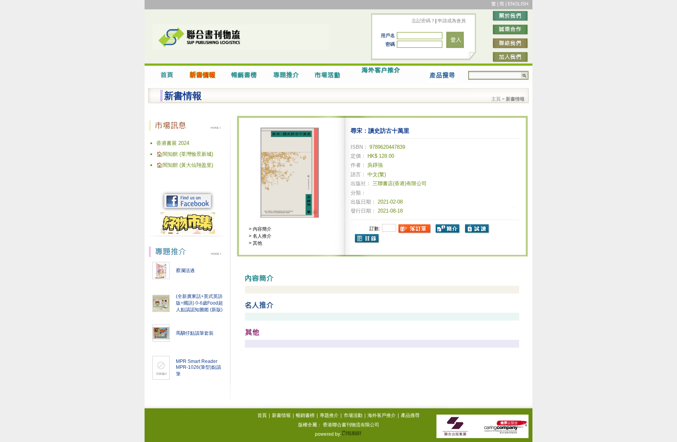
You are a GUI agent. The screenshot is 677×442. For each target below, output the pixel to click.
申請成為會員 (451, 20)
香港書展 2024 (172, 143)
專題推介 (329, 415)
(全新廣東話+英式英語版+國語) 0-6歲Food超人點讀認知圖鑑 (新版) (199, 303)
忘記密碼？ (423, 20)
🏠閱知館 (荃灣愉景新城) (184, 154)
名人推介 (262, 236)
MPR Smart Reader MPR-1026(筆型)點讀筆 (198, 368)
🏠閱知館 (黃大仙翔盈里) (184, 165)
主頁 (496, 99)
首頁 (262, 415)
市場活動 (353, 415)
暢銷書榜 (305, 415)
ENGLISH (518, 4)
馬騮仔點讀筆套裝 (195, 333)
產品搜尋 (410, 415)
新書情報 (281, 415)
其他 (257, 243)
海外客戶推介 (381, 415)
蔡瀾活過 (185, 270)
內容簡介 (262, 229)
